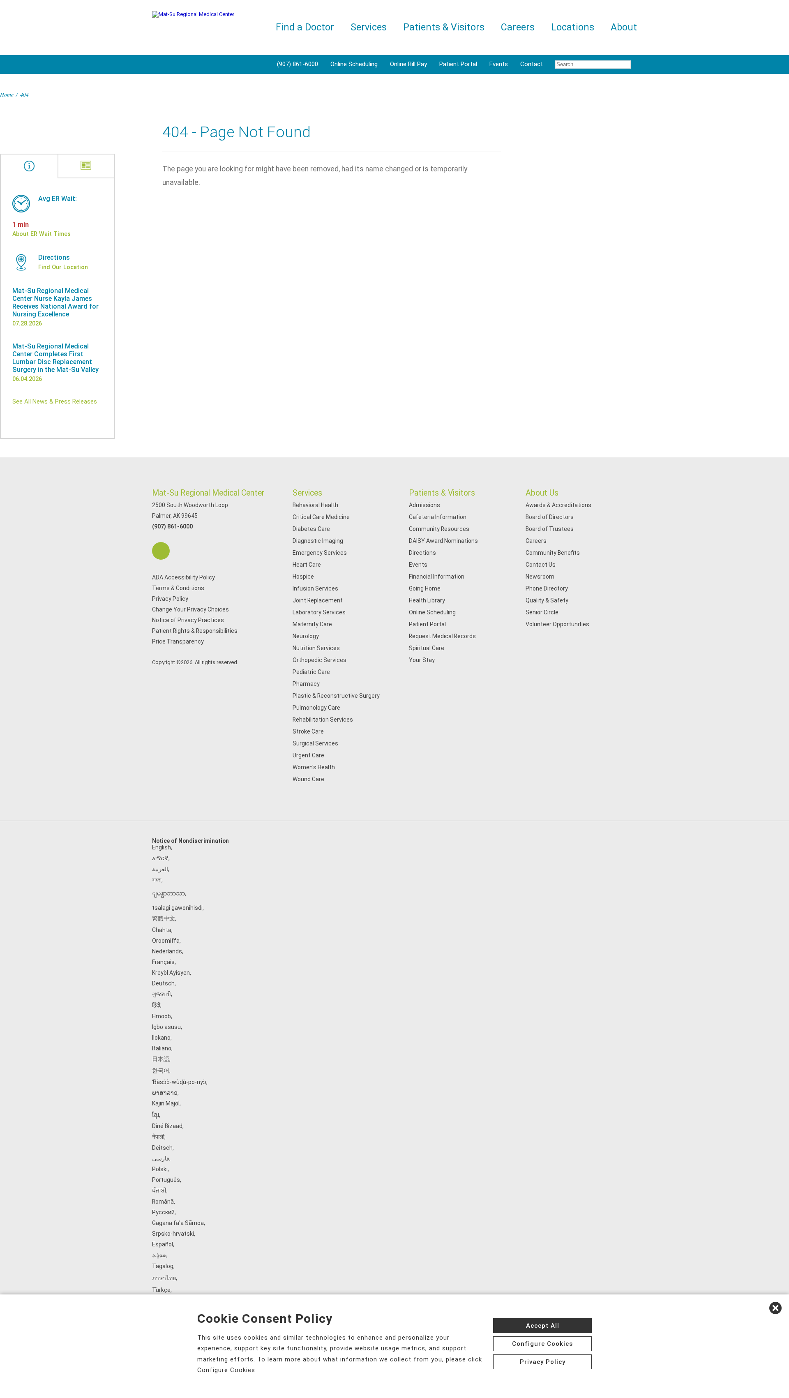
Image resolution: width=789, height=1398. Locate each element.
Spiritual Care (426, 648)
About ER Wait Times (41, 234)
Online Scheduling (354, 64)
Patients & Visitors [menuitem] (443, 27)
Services (307, 493)
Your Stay (422, 660)
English (161, 847)
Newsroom (540, 576)
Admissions (424, 505)
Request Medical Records (442, 636)
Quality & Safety (547, 600)
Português (166, 1180)
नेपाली (158, 1136)
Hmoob (161, 1016)
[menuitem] (593, 64)
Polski (160, 1169)
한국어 (160, 1070)
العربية (160, 869)
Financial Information (436, 576)
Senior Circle (542, 612)
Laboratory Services (319, 612)
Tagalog (162, 1266)
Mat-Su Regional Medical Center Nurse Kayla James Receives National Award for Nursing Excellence (55, 302)
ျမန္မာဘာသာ (168, 893)
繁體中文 (163, 918)
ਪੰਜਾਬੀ (159, 1190)
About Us (542, 493)
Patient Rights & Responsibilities (195, 630)
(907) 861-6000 (297, 64)
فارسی (160, 1158)
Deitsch (162, 1147)
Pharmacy (306, 684)
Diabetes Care (311, 529)
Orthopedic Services (319, 660)
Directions (422, 552)
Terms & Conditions (178, 588)
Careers (536, 541)
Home (7, 94)
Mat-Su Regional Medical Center (208, 493)
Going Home (425, 588)
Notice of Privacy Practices (188, 620)
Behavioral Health (315, 505)
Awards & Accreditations (558, 505)
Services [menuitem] (369, 27)
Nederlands (167, 951)
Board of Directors (550, 517)
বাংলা (156, 880)
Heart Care (307, 564)
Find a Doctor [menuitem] (305, 27)
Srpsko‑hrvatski (173, 1233)
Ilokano (161, 1037)
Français (163, 962)
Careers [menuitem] (518, 27)
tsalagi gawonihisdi (177, 907)
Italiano (161, 1048)
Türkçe (161, 1290)
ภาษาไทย (164, 1278)
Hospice (303, 576)
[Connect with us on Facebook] (161, 551)
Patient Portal (458, 64)
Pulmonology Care (316, 707)
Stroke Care (308, 731)
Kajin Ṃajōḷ (166, 1103)
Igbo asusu (166, 1027)
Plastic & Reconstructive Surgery (336, 695)
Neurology (306, 636)
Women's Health (314, 767)
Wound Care (308, 779)
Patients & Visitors (442, 493)
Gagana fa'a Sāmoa (178, 1223)
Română (163, 1201)
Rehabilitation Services (323, 719)
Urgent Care (308, 755)
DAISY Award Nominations (443, 541)
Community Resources (439, 529)
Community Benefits (553, 552)
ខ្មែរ (155, 1115)
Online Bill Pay (408, 64)
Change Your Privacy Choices (190, 609)
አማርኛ (160, 858)
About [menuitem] (624, 27)
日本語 (160, 1059)
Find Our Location (63, 267)
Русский (163, 1212)
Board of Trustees (550, 529)
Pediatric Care (311, 672)
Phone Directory (547, 588)
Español (162, 1244)
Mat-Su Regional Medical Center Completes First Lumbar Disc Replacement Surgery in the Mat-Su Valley (55, 358)
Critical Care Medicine (321, 517)
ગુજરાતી (161, 994)
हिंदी (156, 1005)
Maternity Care (312, 624)
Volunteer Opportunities (557, 624)
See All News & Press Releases (54, 401)
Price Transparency (178, 641)
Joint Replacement (318, 600)
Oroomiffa (166, 940)
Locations (572, 27)
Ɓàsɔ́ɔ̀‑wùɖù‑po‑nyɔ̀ (179, 1082)
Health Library (427, 600)
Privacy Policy (170, 598)
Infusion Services (315, 588)
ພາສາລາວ (165, 1092)
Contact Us (541, 564)
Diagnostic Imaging (318, 541)
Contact (531, 64)
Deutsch (163, 983)
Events (498, 64)
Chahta (161, 930)
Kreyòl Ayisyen (171, 972)
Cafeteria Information (437, 517)
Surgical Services (315, 743)
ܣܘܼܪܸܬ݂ (159, 1255)
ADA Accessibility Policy (183, 577)
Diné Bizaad (167, 1126)
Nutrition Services (316, 648)
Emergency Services (320, 552)
